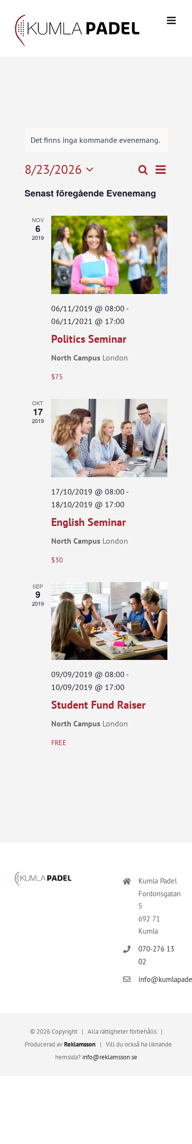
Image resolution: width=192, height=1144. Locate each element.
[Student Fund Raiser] (109, 621)
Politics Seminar (89, 339)
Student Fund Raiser (98, 705)
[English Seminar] (109, 438)
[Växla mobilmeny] (172, 20)
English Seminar (88, 522)
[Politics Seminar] (109, 255)
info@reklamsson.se (109, 1057)
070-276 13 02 (156, 955)
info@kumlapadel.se (157, 979)
